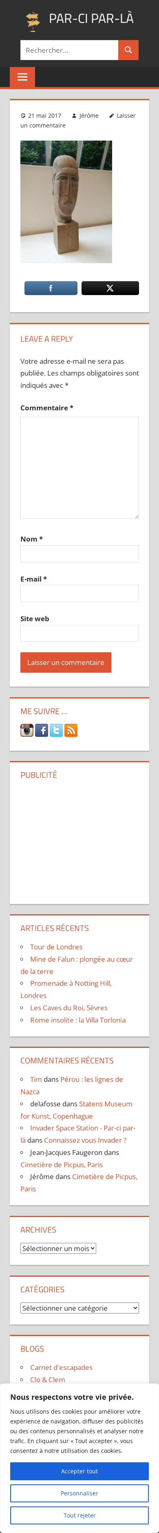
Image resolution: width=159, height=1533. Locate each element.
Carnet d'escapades (61, 1367)
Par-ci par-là (91, 18)
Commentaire (46, 407)
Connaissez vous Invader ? (85, 1140)
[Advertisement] (79, 839)
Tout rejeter (80, 1515)
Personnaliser (79, 1493)
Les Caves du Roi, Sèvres (69, 1007)
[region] (79, 1458)
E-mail (33, 579)
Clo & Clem (47, 1379)
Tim (36, 1079)
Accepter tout (79, 1471)
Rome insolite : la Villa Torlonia (78, 1020)
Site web (34, 618)
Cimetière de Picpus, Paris (61, 1164)
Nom (31, 539)
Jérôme (89, 115)
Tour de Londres (56, 946)
